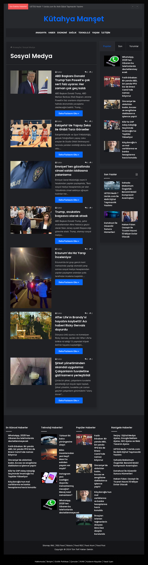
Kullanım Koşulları (94, 561)
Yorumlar (134, 46)
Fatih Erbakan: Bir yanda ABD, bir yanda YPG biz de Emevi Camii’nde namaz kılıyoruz (129, 86)
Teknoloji (84, 32)
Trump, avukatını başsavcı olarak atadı (71, 214)
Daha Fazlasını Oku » (69, 113)
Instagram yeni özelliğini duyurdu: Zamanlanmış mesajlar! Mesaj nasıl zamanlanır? (66, 484)
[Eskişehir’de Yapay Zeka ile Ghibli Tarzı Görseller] (30, 133)
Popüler (107, 46)
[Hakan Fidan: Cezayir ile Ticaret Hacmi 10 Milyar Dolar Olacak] (130, 216)
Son (120, 46)
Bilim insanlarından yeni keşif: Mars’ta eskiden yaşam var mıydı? (66, 459)
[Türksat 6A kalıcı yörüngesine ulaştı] (49, 439)
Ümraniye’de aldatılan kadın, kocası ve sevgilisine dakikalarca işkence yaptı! (129, 109)
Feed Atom (90, 545)
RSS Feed (60, 545)
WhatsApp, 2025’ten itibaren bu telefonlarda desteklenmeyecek (129, 65)
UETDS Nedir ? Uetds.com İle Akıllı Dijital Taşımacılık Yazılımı (111, 199)
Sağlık (72, 32)
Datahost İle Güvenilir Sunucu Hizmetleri (110, 228)
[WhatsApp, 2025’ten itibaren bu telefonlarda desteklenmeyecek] (112, 61)
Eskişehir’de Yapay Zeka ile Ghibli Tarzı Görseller (73, 127)
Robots (69, 545)
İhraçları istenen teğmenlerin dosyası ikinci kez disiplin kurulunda (100, 524)
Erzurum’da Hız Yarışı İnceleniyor (70, 255)
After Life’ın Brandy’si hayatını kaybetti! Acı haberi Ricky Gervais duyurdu (71, 323)
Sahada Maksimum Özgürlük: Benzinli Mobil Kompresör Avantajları (129, 190)
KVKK (82, 561)
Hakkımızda (40, 561)
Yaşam (95, 32)
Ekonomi (62, 32)
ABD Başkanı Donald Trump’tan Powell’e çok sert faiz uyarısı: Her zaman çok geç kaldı (72, 82)
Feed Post (100, 545)
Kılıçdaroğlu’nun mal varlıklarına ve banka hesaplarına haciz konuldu (102, 501)
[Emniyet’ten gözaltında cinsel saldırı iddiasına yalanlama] (30, 175)
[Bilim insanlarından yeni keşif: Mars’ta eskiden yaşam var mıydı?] (49, 454)
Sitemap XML (48, 545)
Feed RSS (78, 545)
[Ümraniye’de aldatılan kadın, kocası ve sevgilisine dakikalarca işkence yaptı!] (112, 104)
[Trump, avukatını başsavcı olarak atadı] (30, 220)
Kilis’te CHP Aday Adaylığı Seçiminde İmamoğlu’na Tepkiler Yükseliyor (129, 129)
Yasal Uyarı (108, 561)
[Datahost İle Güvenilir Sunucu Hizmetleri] (112, 215)
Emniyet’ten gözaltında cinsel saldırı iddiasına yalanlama (72, 170)
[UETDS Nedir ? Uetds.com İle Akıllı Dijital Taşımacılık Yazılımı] (112, 185)
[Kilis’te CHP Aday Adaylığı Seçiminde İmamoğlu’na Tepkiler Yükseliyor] (112, 124)
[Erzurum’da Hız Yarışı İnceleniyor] (30, 277)
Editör (59, 72)
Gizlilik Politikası (62, 561)
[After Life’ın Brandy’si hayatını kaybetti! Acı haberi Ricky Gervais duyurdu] (30, 325)
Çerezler (74, 561)
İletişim (105, 32)
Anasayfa (41, 32)
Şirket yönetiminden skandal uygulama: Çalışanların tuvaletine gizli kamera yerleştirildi (72, 369)
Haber (51, 32)
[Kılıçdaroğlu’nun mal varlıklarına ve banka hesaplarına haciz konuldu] (112, 146)
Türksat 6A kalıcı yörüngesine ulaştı (65, 440)
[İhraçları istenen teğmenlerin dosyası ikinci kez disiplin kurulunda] (84, 519)
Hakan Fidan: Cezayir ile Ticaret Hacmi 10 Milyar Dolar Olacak (129, 230)
